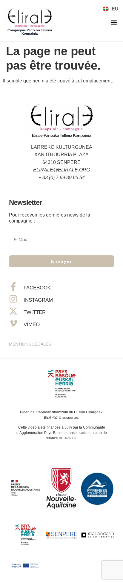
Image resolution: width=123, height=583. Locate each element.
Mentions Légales (30, 344)
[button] (114, 22)
